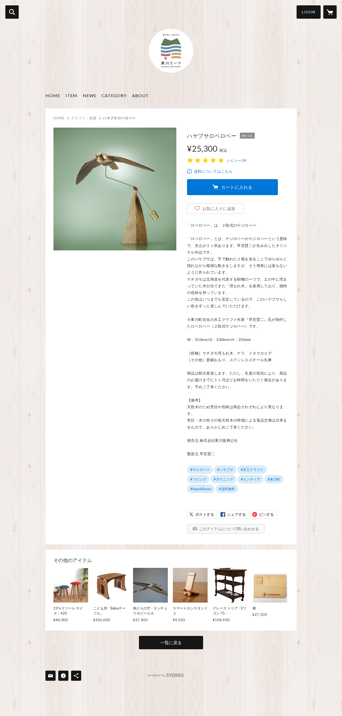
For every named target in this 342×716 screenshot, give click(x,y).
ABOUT (140, 95)
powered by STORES (165, 675)
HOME (52, 95)
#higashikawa (200, 489)
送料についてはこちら (213, 171)
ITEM (71, 95)
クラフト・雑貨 (84, 118)
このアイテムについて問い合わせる (229, 528)
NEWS (89, 95)
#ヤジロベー (200, 469)
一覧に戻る (171, 642)
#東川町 (274, 479)
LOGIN (308, 12)
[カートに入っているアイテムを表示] (330, 12)
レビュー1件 (237, 160)
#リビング (198, 479)
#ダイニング (223, 479)
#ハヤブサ (225, 469)
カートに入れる (237, 187)
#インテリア (250, 479)
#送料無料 (227, 489)
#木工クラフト (252, 469)
